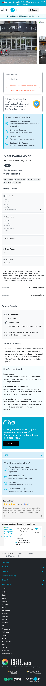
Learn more (25, 4)
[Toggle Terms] (41, 456)
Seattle (4, 644)
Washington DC (7, 654)
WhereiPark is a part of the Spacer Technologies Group (21, 667)
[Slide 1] (21, 515)
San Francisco (6, 641)
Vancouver (5, 650)
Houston (4, 601)
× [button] (44, 1)
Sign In (34, 10)
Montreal (5, 613)
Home (4, 553)
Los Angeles (6, 604)
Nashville (5, 617)
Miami (4, 607)
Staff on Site (21, 179)
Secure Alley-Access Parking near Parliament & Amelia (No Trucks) (24, 530)
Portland (4, 635)
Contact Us (11, 443)
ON (11, 553)
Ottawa (4, 626)
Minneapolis (6, 610)
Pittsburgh (5, 632)
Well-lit (8, 183)
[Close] (43, 16)
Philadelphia (6, 629)
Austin (4, 589)
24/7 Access (8, 179)
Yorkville (30, 553)
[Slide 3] (24, 515)
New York (5, 623)
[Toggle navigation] (42, 10)
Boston (4, 592)
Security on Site (35, 179)
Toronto (19, 553)
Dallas (4, 598)
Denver (4, 620)
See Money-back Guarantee (15, 109)
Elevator (18, 183)
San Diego (5, 638)
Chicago (4, 595)
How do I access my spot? (13, 170)
